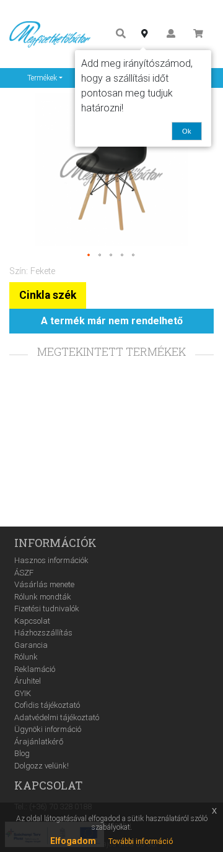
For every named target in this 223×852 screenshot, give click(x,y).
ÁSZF (23, 572)
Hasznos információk (51, 560)
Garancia (31, 645)
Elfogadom (73, 841)
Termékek (42, 78)
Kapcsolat (32, 621)
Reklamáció (34, 669)
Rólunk (26, 656)
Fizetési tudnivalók (46, 608)
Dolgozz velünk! (41, 765)
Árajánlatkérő (38, 741)
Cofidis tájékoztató (47, 705)
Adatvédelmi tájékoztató (56, 717)
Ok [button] (186, 131)
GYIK (22, 693)
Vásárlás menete (44, 584)
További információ (140, 841)
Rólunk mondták (42, 596)
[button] (89, 255)
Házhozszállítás (43, 632)
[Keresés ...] (120, 34)
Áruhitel (27, 681)
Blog (22, 753)
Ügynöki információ (47, 729)
